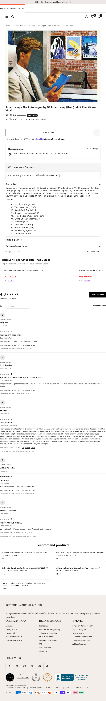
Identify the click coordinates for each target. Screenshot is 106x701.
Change (95, 148)
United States (20, 687)
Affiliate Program (79, 644)
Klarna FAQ (43, 651)
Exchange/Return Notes (16, 246)
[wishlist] (92, 16)
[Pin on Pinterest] (9, 252)
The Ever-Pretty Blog (14, 640)
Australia (68, 687)
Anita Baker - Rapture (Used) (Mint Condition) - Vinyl (23, 270)
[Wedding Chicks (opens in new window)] (10, 677)
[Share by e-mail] (19, 252)
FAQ (41, 644)
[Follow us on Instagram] (24, 666)
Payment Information (48, 640)
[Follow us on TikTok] (47, 666)
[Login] (86, 16)
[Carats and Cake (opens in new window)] (23, 677)
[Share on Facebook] (6, 252)
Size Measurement (46, 647)
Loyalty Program (79, 629)
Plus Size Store (82, 687)
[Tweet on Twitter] (14, 252)
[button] (96, 132)
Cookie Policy (11, 633)
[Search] (12, 16)
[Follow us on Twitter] (17, 666)
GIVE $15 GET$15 (79, 633)
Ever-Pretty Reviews (14, 636)
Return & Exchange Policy (49, 629)
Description (11, 184)
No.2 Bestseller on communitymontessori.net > (27, 119)
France (48, 687)
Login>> (11, 280)
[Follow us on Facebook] (9, 666)
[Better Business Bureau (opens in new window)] (72, 677)
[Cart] (99, 16)
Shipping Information (48, 633)
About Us (9, 626)
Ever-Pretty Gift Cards (81, 640)
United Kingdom (36, 687)
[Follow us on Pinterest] (32, 666)
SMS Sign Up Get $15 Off (82, 626)
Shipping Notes (14, 239)
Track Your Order (46, 636)
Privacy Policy (11, 629)
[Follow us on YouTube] (39, 666)
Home (8, 25)
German (58, 687)
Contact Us (43, 626)
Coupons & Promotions (82, 636)
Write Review (98, 295)
